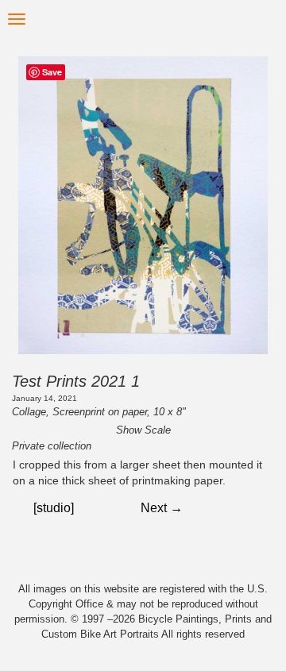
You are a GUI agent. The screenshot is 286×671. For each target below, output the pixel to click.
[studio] (53, 508)
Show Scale (143, 430)
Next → (162, 508)
